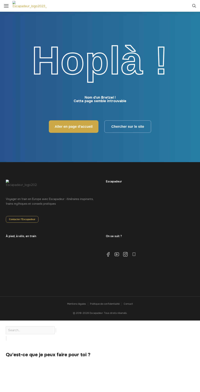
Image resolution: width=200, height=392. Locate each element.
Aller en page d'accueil (74, 127)
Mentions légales (76, 303)
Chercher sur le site (127, 127)
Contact (128, 303)
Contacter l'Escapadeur (22, 219)
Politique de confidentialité (105, 303)
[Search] (6, 338)
